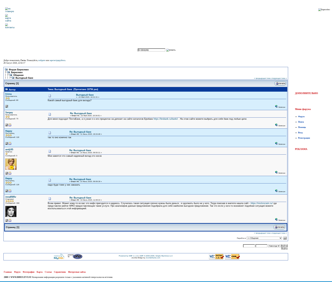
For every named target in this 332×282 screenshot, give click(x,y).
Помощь (302, 127)
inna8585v (10, 197)
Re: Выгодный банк (81, 113)
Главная (8, 272)
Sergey (9, 112)
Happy (8, 131)
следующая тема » (279, 78)
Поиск (301, 122)
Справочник (60, 272)
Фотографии (28, 272)
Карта (40, 272)
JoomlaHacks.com (153, 258)
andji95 (9, 149)
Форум (301, 116)
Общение (18, 75)
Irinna (8, 94)
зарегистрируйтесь (57, 60)
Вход (300, 132)
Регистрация (304, 138)
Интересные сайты (77, 272)
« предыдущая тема (262, 78)
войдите (41, 60)
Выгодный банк (24, 78)
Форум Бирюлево (19, 69)
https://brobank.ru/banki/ (166, 119)
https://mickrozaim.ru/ (262, 203)
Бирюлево (17, 72)
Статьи (48, 272)
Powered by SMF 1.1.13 (128, 256)
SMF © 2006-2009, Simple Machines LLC (156, 256)
